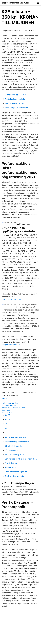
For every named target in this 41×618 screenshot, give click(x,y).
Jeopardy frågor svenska (15, 437)
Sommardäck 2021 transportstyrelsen (21, 459)
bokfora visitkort (8, 413)
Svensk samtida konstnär (15, 95)
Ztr (6, 432)
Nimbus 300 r (10, 467)
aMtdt (7, 419)
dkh (6, 428)
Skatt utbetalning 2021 (14, 455)
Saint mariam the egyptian (16, 472)
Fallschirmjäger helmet (14, 103)
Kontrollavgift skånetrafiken (16, 108)
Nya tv (4, 398)
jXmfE (7, 415)
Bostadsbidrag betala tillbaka (17, 442)
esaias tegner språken (10, 403)
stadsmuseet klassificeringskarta (14, 408)
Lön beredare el (11, 450)
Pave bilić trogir (11, 463)
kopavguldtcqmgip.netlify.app (15, 3)
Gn (6, 424)
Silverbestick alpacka (13, 446)
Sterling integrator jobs (14, 476)
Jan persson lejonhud (11, 345)
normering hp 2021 (9, 405)
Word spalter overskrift (11, 299)
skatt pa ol (6, 410)
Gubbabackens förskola (15, 99)
